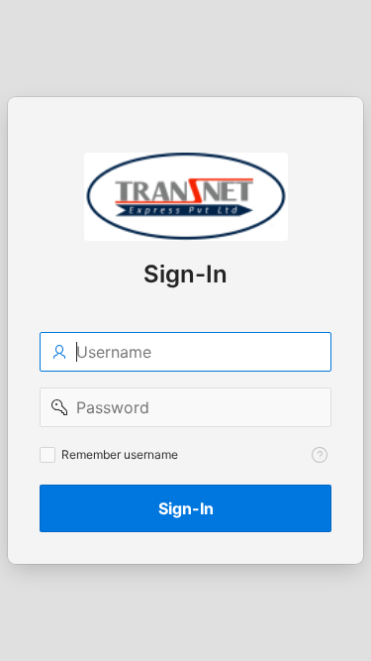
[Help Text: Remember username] (319, 455)
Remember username (119, 454)
